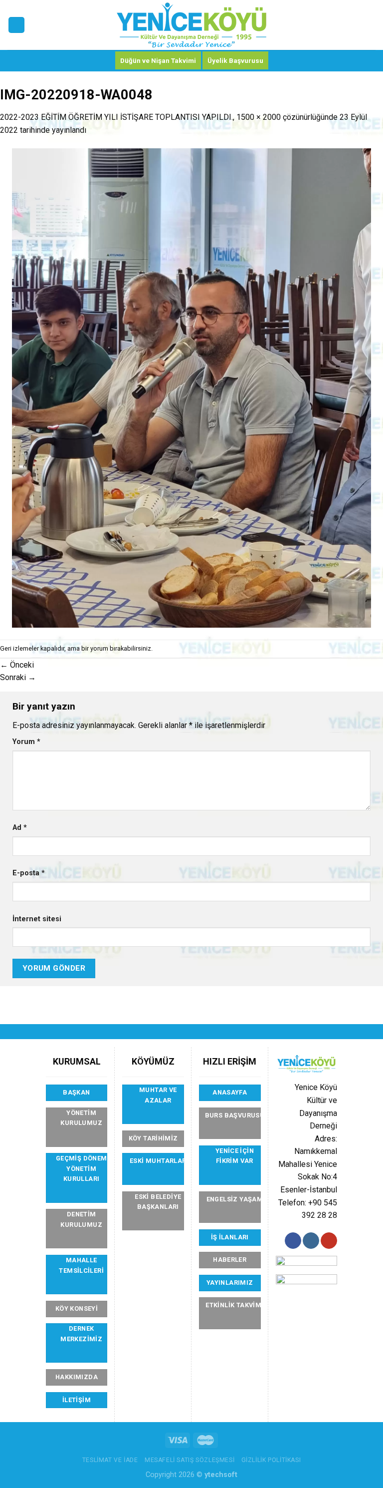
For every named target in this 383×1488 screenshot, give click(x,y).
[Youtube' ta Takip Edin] (329, 1240)
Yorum (26, 742)
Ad (19, 827)
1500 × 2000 (258, 117)
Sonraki (18, 677)
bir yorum (94, 648)
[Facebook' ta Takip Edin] (293, 1240)
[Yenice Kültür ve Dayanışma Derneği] (192, 25)
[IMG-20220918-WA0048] (191, 387)
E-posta (28, 873)
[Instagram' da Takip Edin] (311, 1240)
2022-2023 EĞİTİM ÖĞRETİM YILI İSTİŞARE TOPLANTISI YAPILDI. (116, 117)
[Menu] (16, 25)
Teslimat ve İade (110, 1460)
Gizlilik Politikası (271, 1460)
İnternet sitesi (36, 919)
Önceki (17, 665)
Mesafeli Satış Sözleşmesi (189, 1460)
